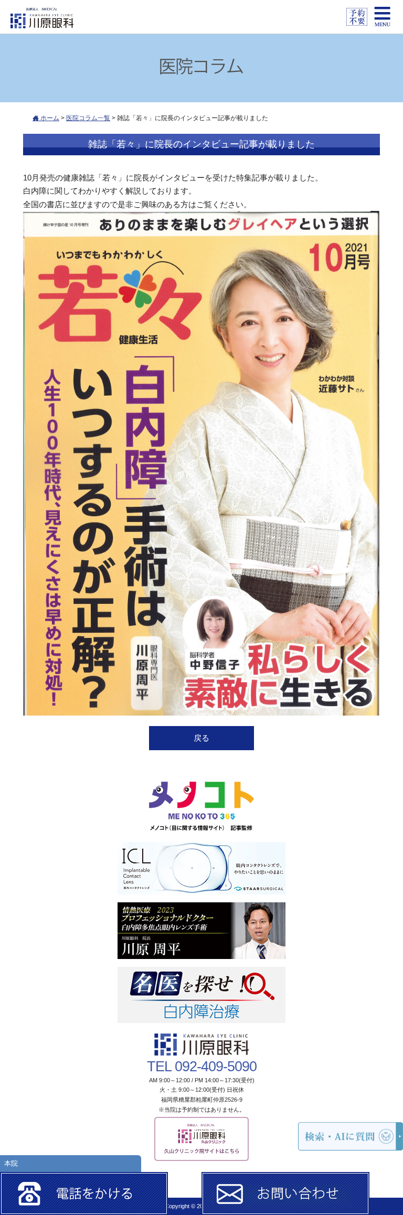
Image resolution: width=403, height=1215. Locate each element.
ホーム (49, 118)
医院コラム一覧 (88, 118)
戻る (201, 737)
